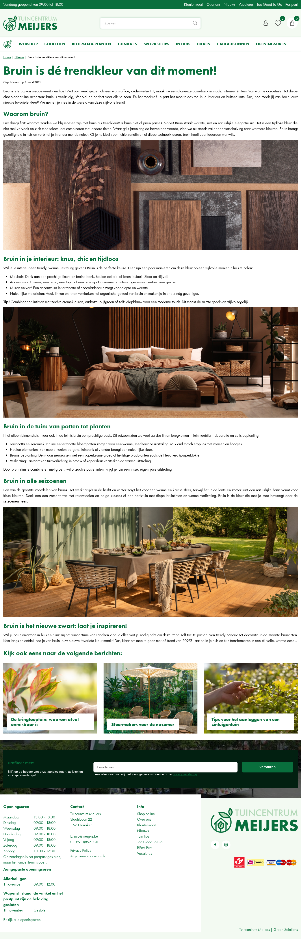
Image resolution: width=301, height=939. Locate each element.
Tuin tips (143, 836)
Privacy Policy (80, 850)
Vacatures (144, 853)
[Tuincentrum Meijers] (30, 23)
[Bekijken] (292, 23)
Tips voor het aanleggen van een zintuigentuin (246, 721)
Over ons (144, 819)
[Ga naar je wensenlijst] (278, 23)
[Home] (7, 44)
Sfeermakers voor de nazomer (142, 724)
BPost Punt (144, 847)
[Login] (265, 23)
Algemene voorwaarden (88, 855)
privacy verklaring (185, 774)
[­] (215, 844)
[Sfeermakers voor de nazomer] (150, 698)
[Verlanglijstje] (277, 23)
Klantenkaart (146, 824)
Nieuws (143, 830)
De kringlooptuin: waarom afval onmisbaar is (45, 721)
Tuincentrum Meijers (85, 813)
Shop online (146, 813)
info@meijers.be (86, 836)
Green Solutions (285, 929)
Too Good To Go (149, 841)
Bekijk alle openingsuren (22, 919)
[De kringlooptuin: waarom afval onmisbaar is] (50, 698)
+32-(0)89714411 (86, 841)
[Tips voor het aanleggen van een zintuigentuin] (251, 698)
